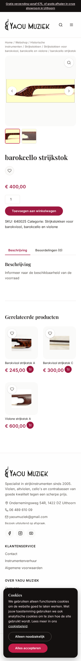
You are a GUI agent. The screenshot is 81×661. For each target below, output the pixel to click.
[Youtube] (31, 533)
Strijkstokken (33, 46)
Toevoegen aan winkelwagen (34, 211)
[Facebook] (9, 533)
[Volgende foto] (69, 90)
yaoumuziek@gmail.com (28, 517)
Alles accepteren (28, 648)
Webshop (21, 42)
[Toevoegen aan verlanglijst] (9, 170)
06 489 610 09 (20, 510)
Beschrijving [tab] (17, 250)
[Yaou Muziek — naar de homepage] (27, 24)
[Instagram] (20, 533)
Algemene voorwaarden (23, 568)
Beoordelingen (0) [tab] (49, 250)
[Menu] (71, 24)
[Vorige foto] (12, 90)
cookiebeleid (17, 626)
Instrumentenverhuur (21, 561)
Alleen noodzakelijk (30, 636)
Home (9, 42)
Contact (11, 554)
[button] (69, 62)
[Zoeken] (60, 24)
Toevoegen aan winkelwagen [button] (30, 369)
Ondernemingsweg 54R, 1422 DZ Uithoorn (42, 503)
